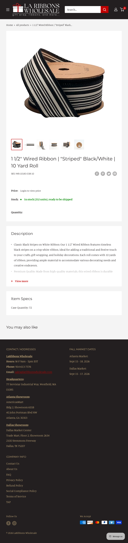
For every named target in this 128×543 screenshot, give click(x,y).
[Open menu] (7, 9)
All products (22, 24)
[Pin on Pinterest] (103, 173)
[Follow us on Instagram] (14, 523)
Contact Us (12, 463)
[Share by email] (115, 173)
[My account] (115, 9)
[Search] (104, 9)
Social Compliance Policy (21, 491)
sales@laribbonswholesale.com (33, 372)
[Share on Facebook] (97, 173)
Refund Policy (14, 485)
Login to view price (30, 190)
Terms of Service (16, 496)
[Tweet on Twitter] (109, 173)
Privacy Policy (14, 480)
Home (9, 24)
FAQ (8, 474)
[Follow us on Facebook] (8, 523)
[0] (122, 9)
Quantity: (17, 212)
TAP (8, 502)
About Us (11, 469)
